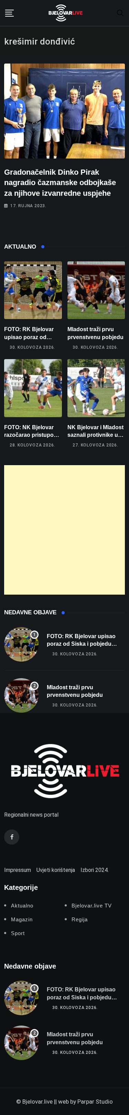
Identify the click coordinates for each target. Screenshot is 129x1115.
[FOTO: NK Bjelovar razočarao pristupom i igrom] (33, 388)
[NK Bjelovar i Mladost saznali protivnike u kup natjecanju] (96, 388)
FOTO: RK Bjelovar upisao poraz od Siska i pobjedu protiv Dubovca (81, 644)
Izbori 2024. (94, 870)
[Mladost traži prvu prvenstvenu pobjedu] (96, 290)
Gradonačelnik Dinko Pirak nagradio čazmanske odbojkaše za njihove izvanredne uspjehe (60, 183)
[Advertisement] (64, 530)
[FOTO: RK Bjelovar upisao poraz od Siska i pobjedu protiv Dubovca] (33, 290)
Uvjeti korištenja (55, 870)
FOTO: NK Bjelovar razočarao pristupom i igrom (32, 435)
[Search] (120, 12)
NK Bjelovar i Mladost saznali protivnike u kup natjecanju (95, 435)
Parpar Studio (95, 1101)
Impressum (17, 870)
